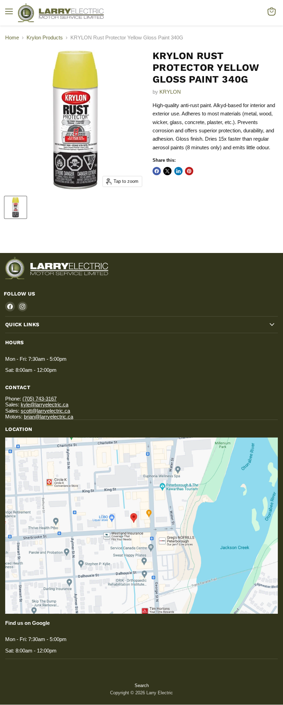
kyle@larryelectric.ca (44, 404)
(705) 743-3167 (39, 399)
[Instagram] (22, 306)
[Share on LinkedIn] (178, 171)
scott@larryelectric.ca (45, 411)
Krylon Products (45, 37)
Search (142, 685)
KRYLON (170, 92)
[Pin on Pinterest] (189, 171)
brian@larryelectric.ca (48, 417)
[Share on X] (167, 171)
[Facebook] (10, 306)
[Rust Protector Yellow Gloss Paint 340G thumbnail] (15, 207)
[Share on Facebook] (157, 171)
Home (12, 37)
